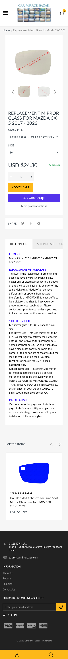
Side (11, 145)
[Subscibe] (61, 607)
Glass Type (15, 129)
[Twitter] (22, 223)
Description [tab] (18, 244)
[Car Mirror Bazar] (34, 12)
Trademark (47, 640)
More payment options (34, 206)
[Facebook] (30, 223)
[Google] (38, 223)
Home (6, 30)
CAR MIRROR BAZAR (21, 493)
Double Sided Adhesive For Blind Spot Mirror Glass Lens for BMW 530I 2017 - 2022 (34, 502)
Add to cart (20, 187)
